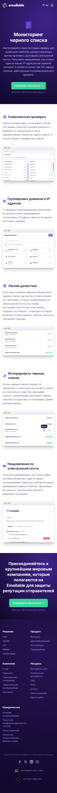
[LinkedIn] (31, 761)
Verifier (6, 641)
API (4, 645)
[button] (45, 5)
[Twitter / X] (25, 761)
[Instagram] (37, 761)
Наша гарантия (11, 730)
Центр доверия (38, 693)
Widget (6, 649)
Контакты (8, 692)
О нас (6, 669)
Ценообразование (40, 641)
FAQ (32, 680)
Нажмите (8, 673)
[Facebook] (19, 761)
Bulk (5, 636)
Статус (34, 689)
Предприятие (37, 649)
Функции (35, 636)
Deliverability (9, 653)
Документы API (38, 669)
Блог (32, 684)
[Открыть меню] (52, 5)
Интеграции (36, 645)
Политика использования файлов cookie (11, 737)
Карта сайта (37, 697)
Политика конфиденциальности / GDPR (14, 723)
